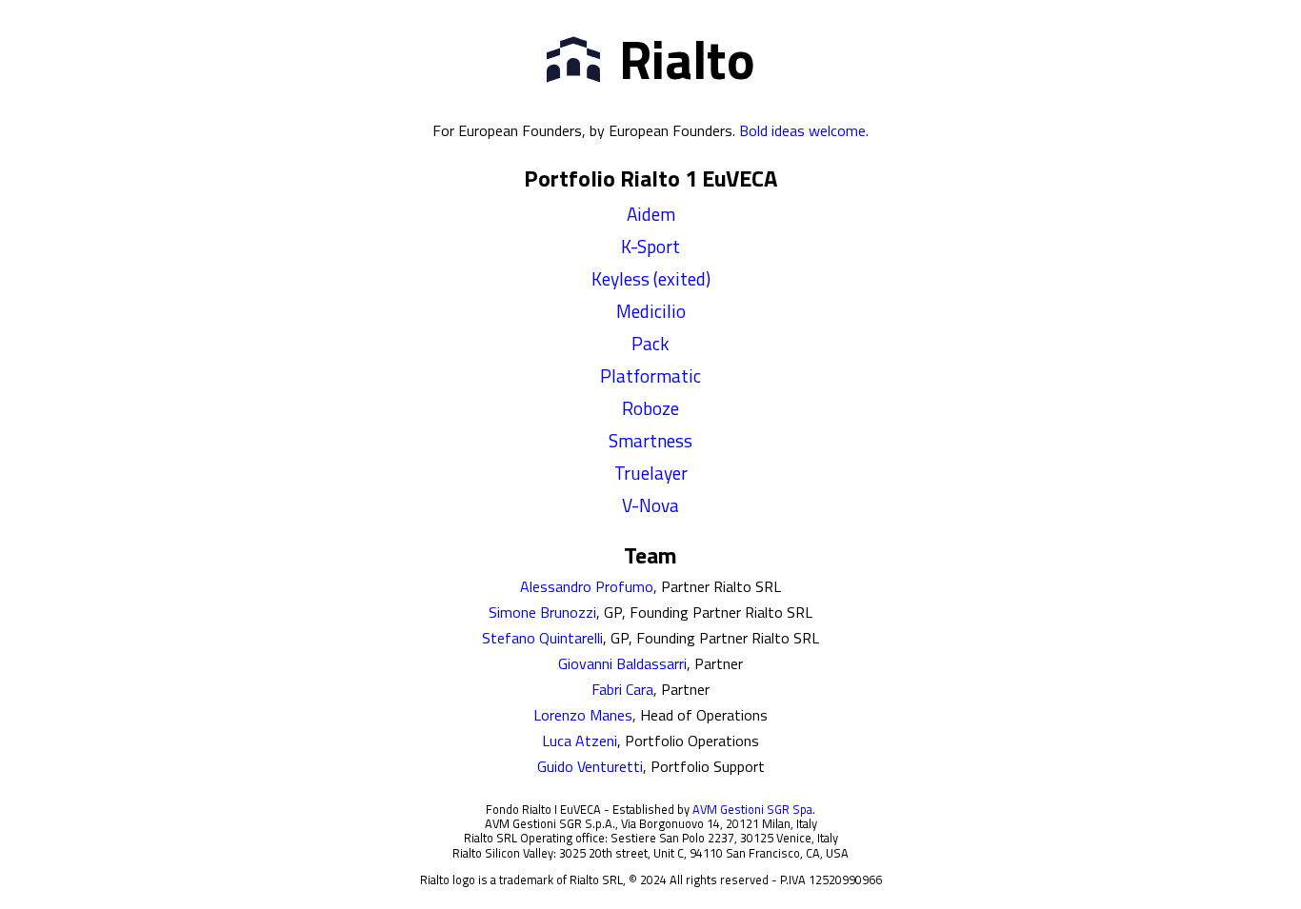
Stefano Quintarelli (542, 637)
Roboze (650, 408)
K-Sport (650, 246)
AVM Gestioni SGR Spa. (753, 809)
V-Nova (650, 505)
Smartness (650, 440)
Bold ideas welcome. (804, 130)
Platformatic (650, 375)
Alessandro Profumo (586, 586)
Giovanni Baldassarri (622, 663)
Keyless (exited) (651, 278)
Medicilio (651, 311)
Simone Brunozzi (542, 612)
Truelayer (651, 472)
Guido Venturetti (590, 766)
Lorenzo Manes (582, 714)
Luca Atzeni (579, 740)
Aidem (651, 213)
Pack (650, 343)
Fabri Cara (622, 689)
